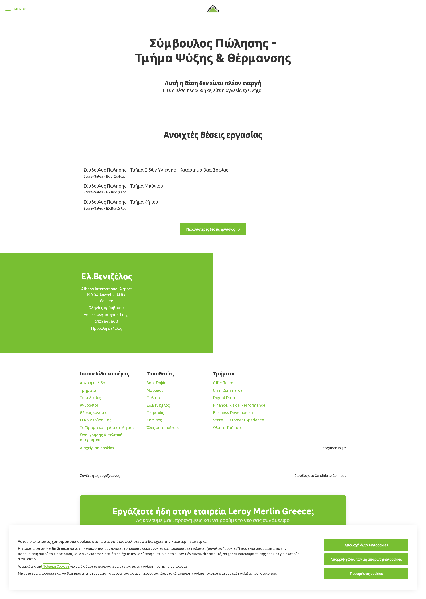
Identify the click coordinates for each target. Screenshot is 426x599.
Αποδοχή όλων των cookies (366, 545)
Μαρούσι (154, 390)
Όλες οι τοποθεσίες (163, 427)
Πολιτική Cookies (55, 566)
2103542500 (106, 321)
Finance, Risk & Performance (239, 405)
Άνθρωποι (89, 405)
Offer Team (223, 382)
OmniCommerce (228, 390)
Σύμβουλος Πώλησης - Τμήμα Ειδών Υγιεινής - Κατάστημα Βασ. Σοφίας (155, 170)
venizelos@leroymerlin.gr (106, 314)
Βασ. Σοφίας (157, 382)
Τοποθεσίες (90, 397)
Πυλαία (153, 397)
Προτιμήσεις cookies (366, 573)
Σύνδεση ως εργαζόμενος (100, 475)
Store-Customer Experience (238, 420)
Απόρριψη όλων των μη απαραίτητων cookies (366, 559)
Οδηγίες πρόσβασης (107, 307)
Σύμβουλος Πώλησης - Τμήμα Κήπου (120, 202)
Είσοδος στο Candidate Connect (320, 475)
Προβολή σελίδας (106, 328)
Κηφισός (154, 420)
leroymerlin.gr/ (333, 448)
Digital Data (224, 397)
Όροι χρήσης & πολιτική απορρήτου (101, 437)
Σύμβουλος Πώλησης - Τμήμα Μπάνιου (123, 186)
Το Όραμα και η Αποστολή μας (107, 427)
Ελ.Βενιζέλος (158, 405)
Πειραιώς (155, 412)
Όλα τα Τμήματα (228, 427)
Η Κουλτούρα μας (95, 420)
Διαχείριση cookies (97, 448)
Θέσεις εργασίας (95, 412)
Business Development (234, 412)
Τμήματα (88, 390)
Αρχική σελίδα (92, 382)
